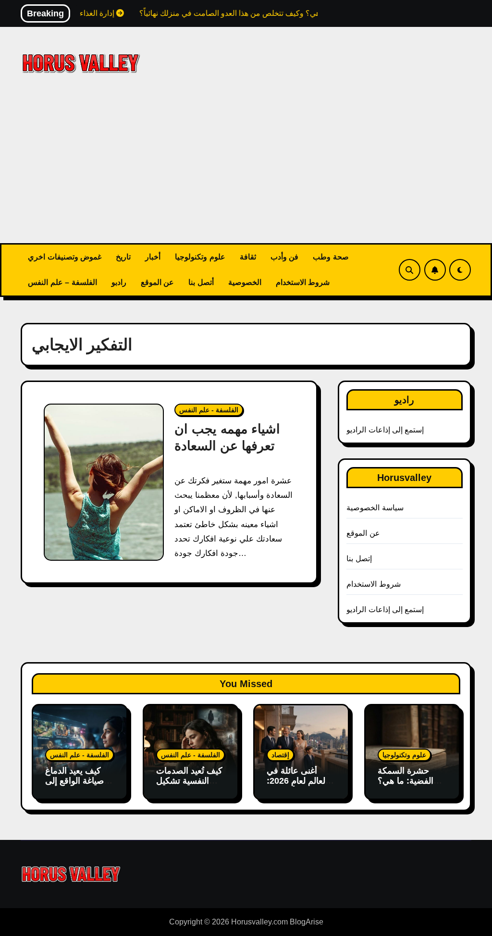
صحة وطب (331, 257)
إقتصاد (280, 755)
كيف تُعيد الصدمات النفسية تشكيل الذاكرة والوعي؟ (189, 781)
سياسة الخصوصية (374, 508)
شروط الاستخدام (303, 282)
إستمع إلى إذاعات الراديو (385, 430)
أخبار (152, 257)
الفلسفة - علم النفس (208, 410)
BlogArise (306, 922)
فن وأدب (285, 257)
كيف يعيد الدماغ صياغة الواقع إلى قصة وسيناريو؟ (74, 781)
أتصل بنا (201, 282)
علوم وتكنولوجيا (200, 257)
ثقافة (248, 257)
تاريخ (123, 257)
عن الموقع (157, 282)
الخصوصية (244, 282)
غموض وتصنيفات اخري (64, 257)
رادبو (118, 282)
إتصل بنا (358, 558)
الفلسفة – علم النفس (62, 282)
